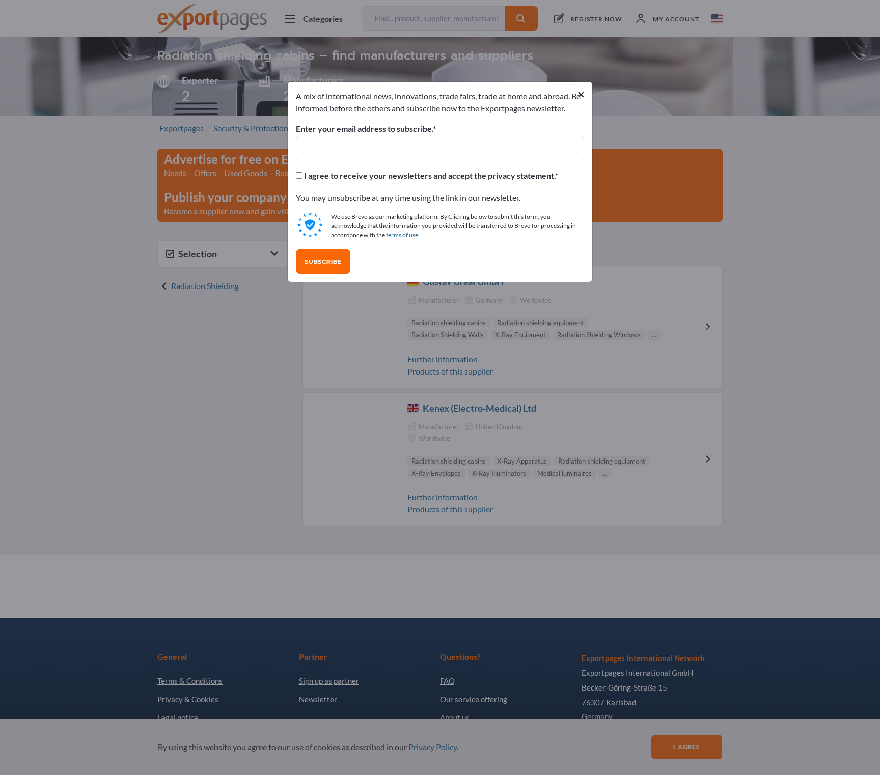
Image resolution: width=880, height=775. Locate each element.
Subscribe (323, 261)
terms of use (402, 235)
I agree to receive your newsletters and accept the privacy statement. (428, 175)
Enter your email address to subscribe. (364, 129)
